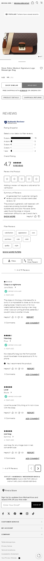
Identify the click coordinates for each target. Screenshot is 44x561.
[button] (38, 556)
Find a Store (11, 490)
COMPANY (5, 534)
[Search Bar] (37, 2)
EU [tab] (12, 77)
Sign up (37, 505)
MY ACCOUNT (7, 528)
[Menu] (41, 2)
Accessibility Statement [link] (10, 554)
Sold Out (32, 85)
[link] (2, 513)
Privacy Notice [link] (6, 546)
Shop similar (11, 85)
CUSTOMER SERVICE (10, 522)
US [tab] (8, 77)
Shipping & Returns (33, 97)
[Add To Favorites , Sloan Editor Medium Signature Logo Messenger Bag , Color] (41, 68)
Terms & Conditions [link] (8, 550)
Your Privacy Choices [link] (9, 558)
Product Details (11, 97)
